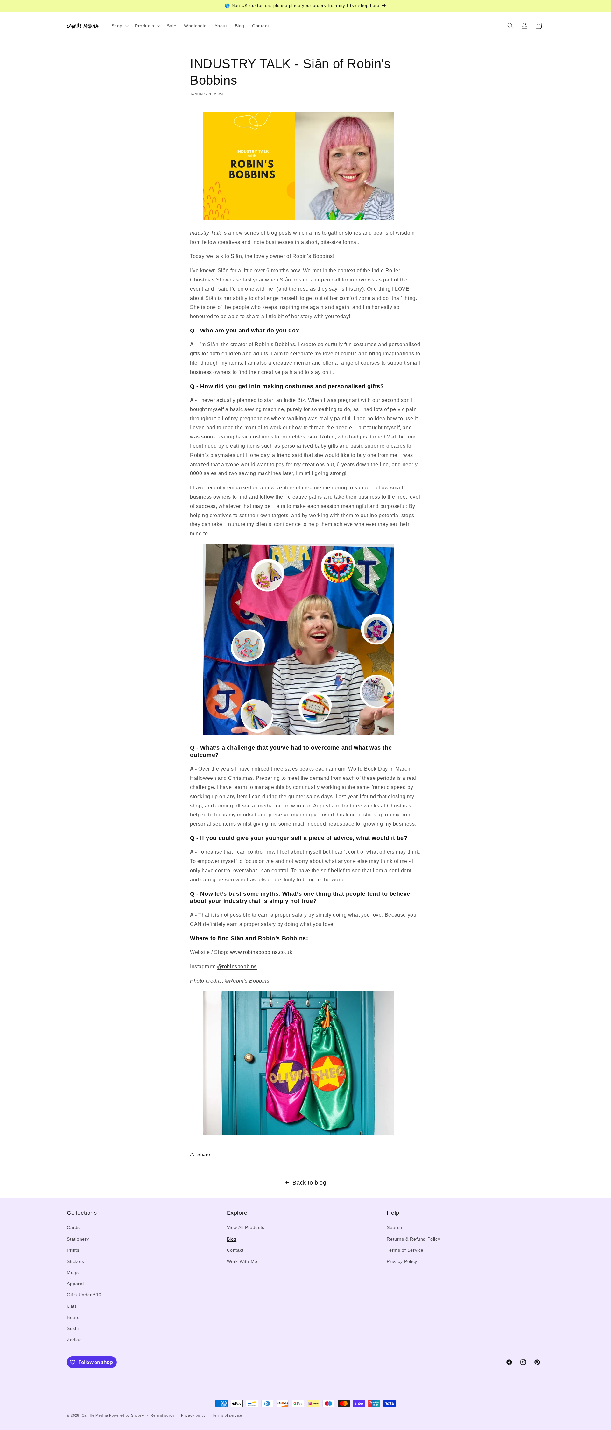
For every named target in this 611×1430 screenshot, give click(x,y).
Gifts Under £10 (84, 1295)
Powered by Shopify (126, 1415)
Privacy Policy (402, 1261)
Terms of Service (405, 1250)
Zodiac (74, 1339)
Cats (72, 1306)
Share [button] (203, 1154)
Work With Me (242, 1261)
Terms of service (227, 1415)
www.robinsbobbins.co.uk (261, 952)
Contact (235, 1250)
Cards (73, 1227)
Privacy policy (193, 1415)
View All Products (245, 1227)
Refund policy (162, 1415)
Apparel (75, 1283)
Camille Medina (95, 1415)
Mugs (73, 1272)
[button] (119, 25)
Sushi (73, 1328)
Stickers (75, 1261)
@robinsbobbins (237, 966)
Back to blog (309, 1182)
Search (394, 1227)
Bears (73, 1317)
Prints (73, 1250)
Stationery (78, 1238)
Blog (231, 1238)
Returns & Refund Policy (413, 1238)
